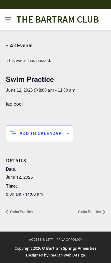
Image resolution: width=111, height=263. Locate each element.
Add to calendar (41, 133)
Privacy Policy (69, 239)
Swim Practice (21, 211)
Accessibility (41, 239)
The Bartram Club (57, 19)
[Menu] (8, 19)
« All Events (19, 45)
